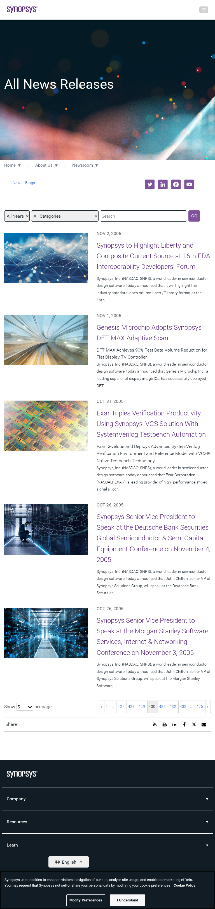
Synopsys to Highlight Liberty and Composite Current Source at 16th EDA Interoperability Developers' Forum (153, 256)
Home (10, 165)
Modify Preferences (85, 900)
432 (172, 706)
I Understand (127, 900)
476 (199, 706)
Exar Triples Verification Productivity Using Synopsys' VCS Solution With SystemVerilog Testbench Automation (151, 424)
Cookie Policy (184, 885)
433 (183, 706)
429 (141, 706)
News (17, 182)
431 (162, 706)
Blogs (30, 182)
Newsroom (82, 165)
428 (131, 706)
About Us (44, 165)
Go (194, 215)
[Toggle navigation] (203, 9)
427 (121, 706)
